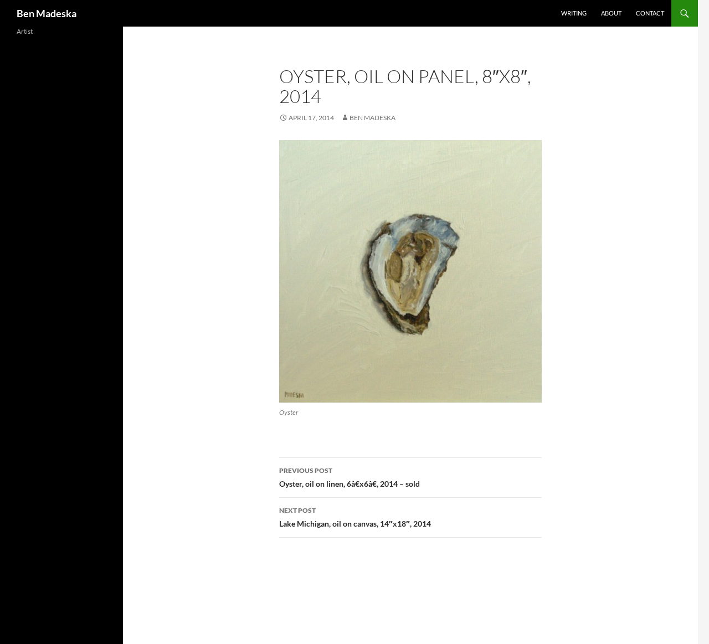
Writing (574, 13)
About (611, 13)
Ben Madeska (46, 13)
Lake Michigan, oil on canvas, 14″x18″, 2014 (355, 517)
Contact (650, 13)
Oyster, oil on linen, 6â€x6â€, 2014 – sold (349, 477)
